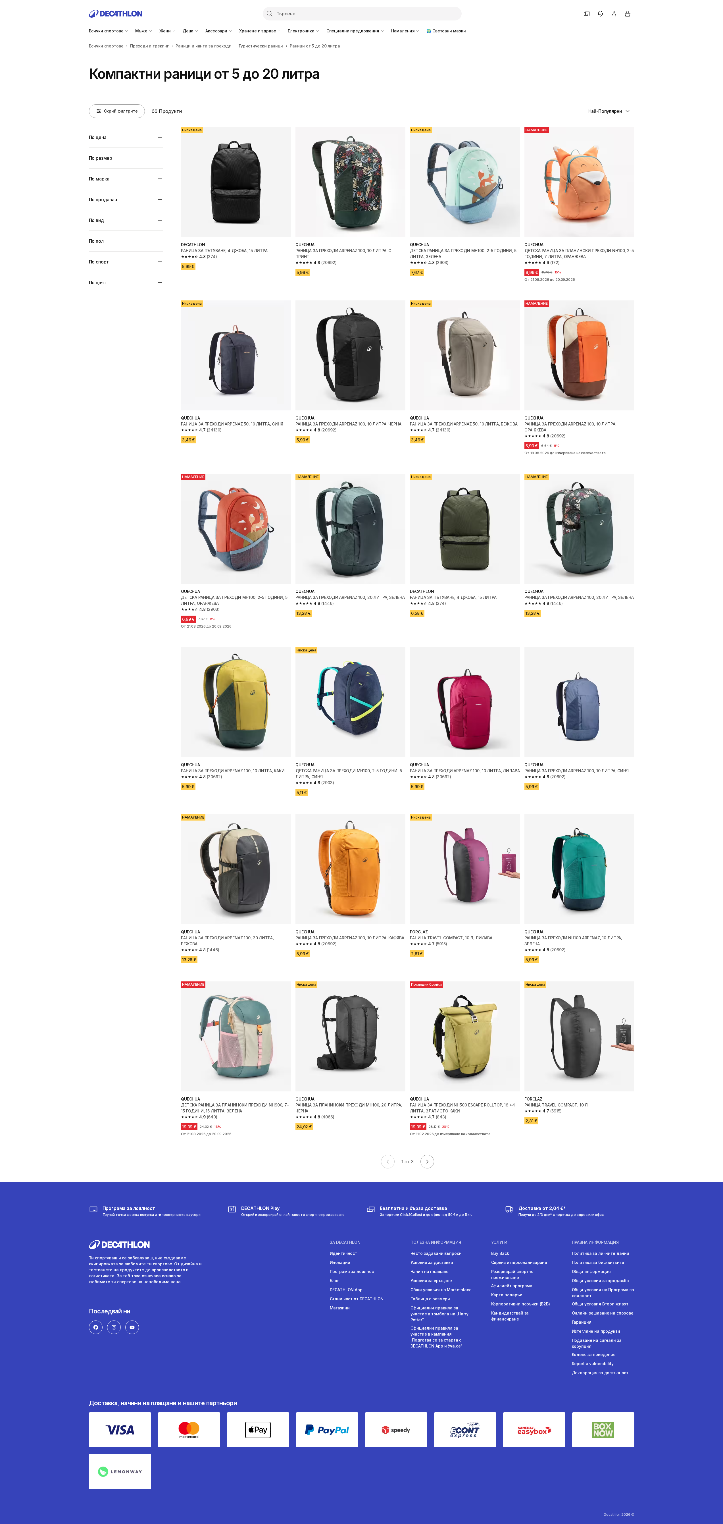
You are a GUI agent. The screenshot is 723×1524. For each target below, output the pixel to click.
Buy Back (500, 1253)
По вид (96, 220)
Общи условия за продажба (600, 1280)
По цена (98, 137)
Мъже (141, 30)
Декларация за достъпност (600, 1372)
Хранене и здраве (258, 30)
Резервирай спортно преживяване (512, 1274)
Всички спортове (107, 30)
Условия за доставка (432, 1262)
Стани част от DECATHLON (357, 1298)
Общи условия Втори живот (600, 1303)
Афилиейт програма (512, 1285)
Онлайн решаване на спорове (603, 1313)
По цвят (97, 282)
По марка (99, 179)
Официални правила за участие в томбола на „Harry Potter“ (439, 1313)
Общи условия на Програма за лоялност (603, 1292)
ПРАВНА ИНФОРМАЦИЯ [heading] (595, 1242)
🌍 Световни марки (446, 30)
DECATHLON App (346, 1289)
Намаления (403, 30)
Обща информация (591, 1271)
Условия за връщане (431, 1280)
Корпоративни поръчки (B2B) (520, 1303)
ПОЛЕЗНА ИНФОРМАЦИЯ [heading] (436, 1242)
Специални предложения (353, 30)
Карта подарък (506, 1294)
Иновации (340, 1262)
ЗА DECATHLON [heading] (345, 1242)
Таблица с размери (430, 1298)
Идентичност (343, 1253)
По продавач (103, 199)
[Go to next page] (427, 1161)
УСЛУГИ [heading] (499, 1242)
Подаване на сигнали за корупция (597, 1343)
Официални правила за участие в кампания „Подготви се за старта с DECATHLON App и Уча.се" (437, 1337)
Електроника (301, 30)
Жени (165, 30)
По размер (100, 158)
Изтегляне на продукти (596, 1331)
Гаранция (581, 1322)
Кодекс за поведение (594, 1354)
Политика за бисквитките (598, 1262)
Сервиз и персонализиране (519, 1262)
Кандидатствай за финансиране (510, 1316)
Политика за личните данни (601, 1253)
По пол (96, 241)
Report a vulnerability (593, 1363)
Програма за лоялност (353, 1271)
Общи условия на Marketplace (441, 1289)
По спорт (99, 262)
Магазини (340, 1307)
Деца (189, 30)
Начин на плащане (430, 1271)
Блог (334, 1280)
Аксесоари (216, 30)
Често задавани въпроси (436, 1253)
